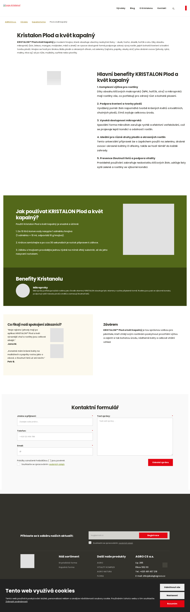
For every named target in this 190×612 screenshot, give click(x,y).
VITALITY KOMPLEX (106, 567)
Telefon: (55, 430)
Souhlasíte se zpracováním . (43, 464)
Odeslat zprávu (160, 462)
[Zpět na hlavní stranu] (16, 8)
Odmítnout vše (172, 587)
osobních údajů (56, 464)
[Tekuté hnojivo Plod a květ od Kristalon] (54, 78)
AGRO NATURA (104, 571)
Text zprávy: (135, 416)
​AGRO (100, 562)
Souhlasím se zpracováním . (113, 543)
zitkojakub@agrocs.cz (154, 576)
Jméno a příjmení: (55, 416)
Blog (132, 8)
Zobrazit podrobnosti (17, 601)
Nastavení (172, 595)
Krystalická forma (68, 562)
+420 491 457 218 (148, 571)
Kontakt (161, 8)
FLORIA (100, 576)
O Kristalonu (146, 8)
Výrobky (120, 8)
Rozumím (172, 603)
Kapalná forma (66, 567)
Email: (55, 445)
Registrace (153, 535)
